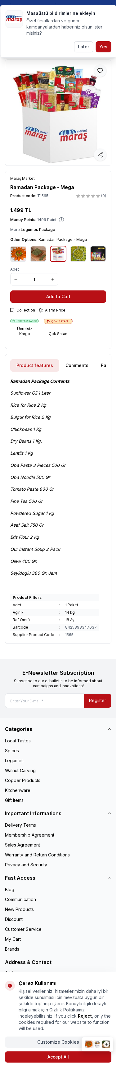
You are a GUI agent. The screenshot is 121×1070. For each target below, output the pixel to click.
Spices (12, 750)
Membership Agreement (29, 835)
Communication (20, 899)
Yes (103, 46)
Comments (76, 365)
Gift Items (14, 800)
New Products (19, 909)
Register (97, 700)
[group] (58, 113)
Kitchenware (17, 790)
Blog (9, 889)
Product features (34, 365)
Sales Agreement (22, 844)
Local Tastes (18, 740)
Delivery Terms (20, 825)
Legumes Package (38, 229)
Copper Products (22, 780)
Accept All (58, 1056)
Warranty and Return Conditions (37, 854)
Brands (12, 949)
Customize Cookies (58, 1042)
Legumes (14, 760)
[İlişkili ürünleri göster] (97, 1044)
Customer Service (23, 929)
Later (83, 46)
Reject (85, 1016)
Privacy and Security (26, 864)
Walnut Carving (20, 770)
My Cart (13, 939)
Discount (14, 919)
